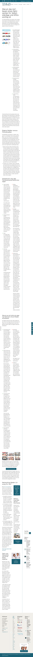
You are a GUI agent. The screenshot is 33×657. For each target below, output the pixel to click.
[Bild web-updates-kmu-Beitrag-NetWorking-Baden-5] (5, 458)
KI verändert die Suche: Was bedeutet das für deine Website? (28, 564)
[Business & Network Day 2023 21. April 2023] (0, 328)
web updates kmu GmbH (22, 654)
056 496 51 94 (28, 1)
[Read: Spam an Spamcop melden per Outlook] (25, 556)
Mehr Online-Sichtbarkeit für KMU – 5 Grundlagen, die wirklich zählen (29, 623)
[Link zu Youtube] (4, 1)
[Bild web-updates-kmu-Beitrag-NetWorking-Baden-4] (11, 458)
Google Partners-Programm (14, 636)
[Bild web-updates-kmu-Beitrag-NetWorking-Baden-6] (18, 454)
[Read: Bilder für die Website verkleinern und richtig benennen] (25, 549)
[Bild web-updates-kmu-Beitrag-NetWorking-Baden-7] (5, 454)
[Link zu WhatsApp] (6, 1)
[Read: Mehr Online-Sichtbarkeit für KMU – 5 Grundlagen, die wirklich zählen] (25, 541)
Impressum (28, 654)
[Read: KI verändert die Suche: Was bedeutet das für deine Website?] (25, 562)
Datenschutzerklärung (5, 655)
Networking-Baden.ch (8, 486)
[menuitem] (8, 4)
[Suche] (30, 4)
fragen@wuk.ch (23, 1)
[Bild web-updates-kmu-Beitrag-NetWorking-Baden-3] (18, 458)
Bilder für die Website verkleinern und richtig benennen (28, 551)
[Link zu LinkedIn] (2, 1)
